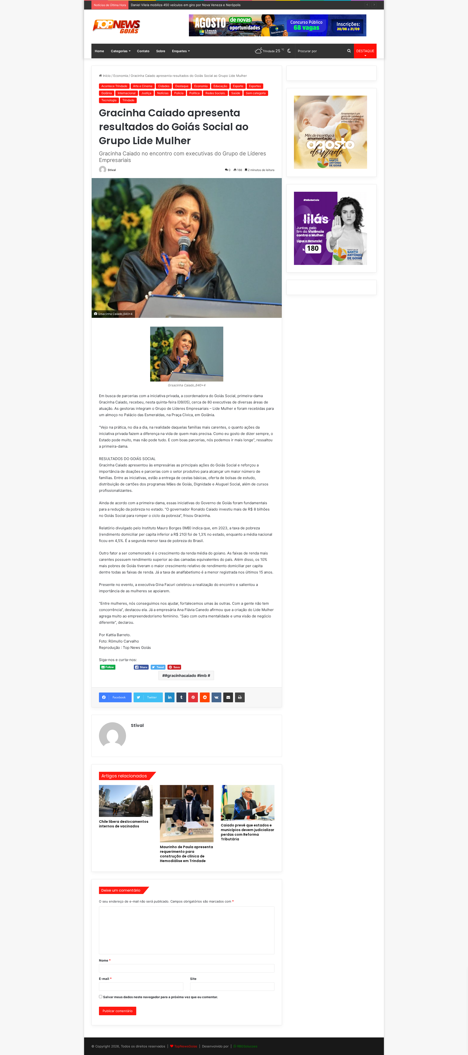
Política (194, 93)
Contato (143, 51)
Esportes (255, 86)
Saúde (235, 93)
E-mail (105, 979)
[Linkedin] (170, 697)
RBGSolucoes (247, 1046)
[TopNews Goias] (116, 26)
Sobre (160, 51)
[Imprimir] (240, 697)
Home (99, 51)
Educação (220, 86)
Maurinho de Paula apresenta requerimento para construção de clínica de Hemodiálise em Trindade (186, 853)
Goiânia (106, 93)
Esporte (238, 86)
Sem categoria (256, 93)
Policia (179, 93)
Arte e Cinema (142, 86)
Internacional (127, 93)
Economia (120, 76)
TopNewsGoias (185, 1046)
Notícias (162, 93)
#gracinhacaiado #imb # (187, 675)
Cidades (163, 86)
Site (193, 979)
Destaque (181, 86)
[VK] (216, 697)
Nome (105, 960)
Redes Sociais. (215, 93)
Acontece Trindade (114, 86)
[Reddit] (205, 697)
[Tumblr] (181, 697)
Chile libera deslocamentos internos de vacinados (123, 824)
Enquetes (179, 51)
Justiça (146, 93)
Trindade (128, 100)
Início (106, 76)
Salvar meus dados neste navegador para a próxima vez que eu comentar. (160, 997)
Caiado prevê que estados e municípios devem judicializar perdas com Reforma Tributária (247, 832)
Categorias (119, 51)
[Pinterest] (193, 697)
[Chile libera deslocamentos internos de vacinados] (126, 801)
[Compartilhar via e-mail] (228, 697)
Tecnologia (109, 100)
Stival (112, 170)
